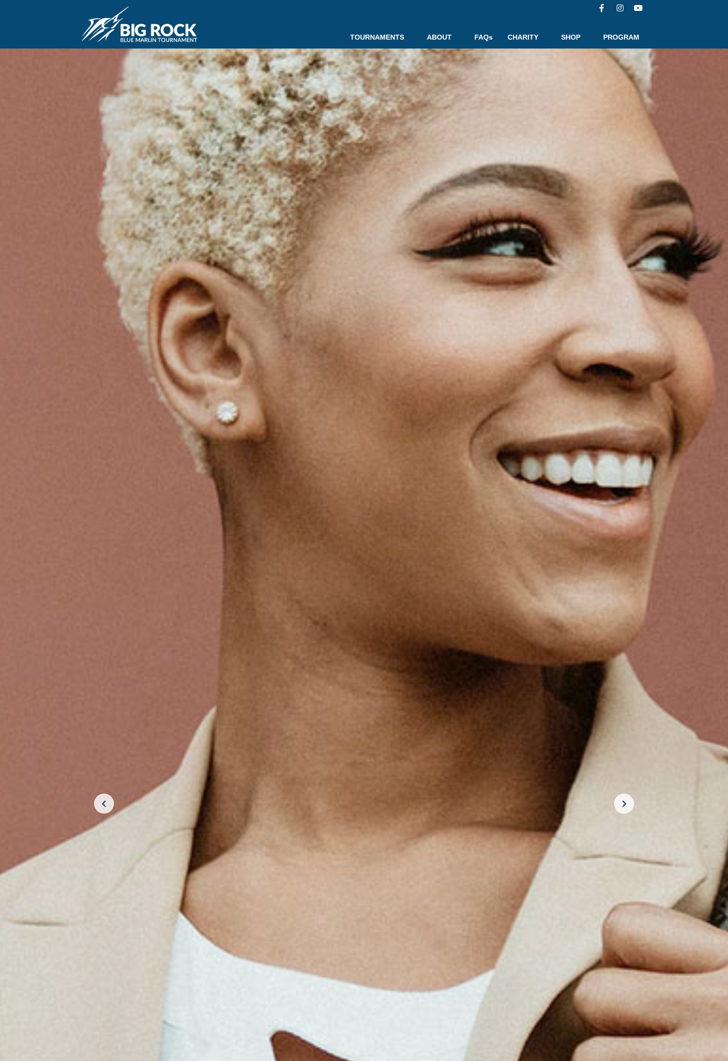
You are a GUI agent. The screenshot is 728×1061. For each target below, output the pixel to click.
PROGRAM (621, 37)
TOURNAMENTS (377, 37)
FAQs (483, 37)
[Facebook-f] (602, 8)
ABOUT (439, 37)
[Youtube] (638, 8)
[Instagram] (620, 8)
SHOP (570, 37)
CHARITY (523, 37)
